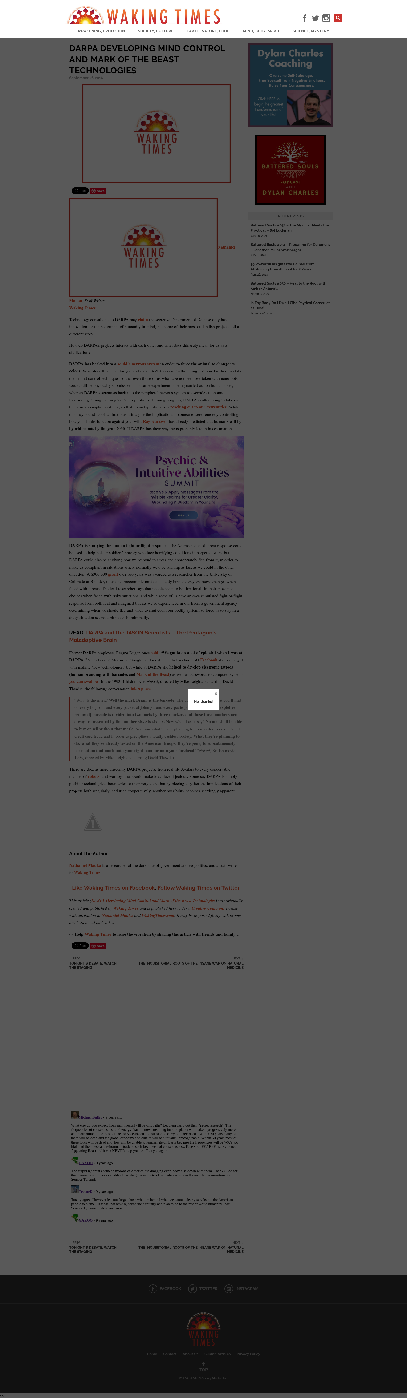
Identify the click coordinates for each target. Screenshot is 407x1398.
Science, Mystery (311, 31)
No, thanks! (203, 702)
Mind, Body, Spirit (261, 31)
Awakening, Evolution (101, 31)
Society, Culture (156, 31)
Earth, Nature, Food (208, 31)
